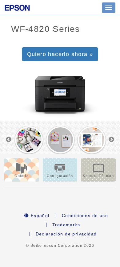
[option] (29, 140)
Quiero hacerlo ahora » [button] (60, 54)
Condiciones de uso (85, 215)
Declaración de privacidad (66, 233)
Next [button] (111, 140)
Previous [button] (9, 140)
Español (39, 215)
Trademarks (66, 224)
